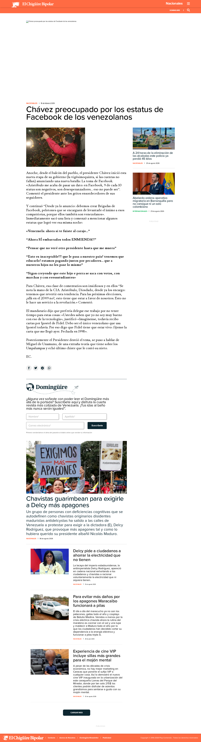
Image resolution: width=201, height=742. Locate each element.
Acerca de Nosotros (67, 738)
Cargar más (76, 712)
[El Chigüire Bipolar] (32, 4)
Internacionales (140, 211)
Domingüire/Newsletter (89, 738)
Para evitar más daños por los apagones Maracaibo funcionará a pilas (96, 601)
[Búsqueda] (188, 10)
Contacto (51, 738)
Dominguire (175, 10)
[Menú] (188, 3)
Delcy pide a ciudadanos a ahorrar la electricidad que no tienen (97, 555)
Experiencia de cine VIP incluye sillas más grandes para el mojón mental (96, 656)
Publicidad (107, 738)
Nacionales (174, 3)
